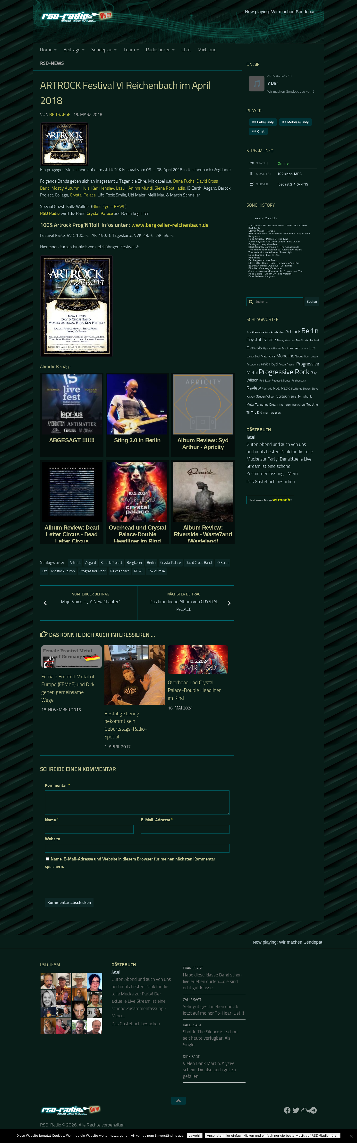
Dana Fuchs (184, 181)
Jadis (180, 188)
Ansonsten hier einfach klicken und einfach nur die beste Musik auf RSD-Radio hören (273, 1135)
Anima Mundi (140, 188)
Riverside (267, 388)
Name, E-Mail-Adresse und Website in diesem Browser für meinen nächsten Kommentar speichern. (130, 863)
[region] (282, 485)
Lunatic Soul (253, 356)
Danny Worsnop (286, 340)
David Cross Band (199, 562)
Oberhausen (311, 356)
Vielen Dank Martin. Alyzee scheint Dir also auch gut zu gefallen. (209, 1070)
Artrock (75, 562)
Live (312, 348)
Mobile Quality (298, 122)
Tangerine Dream (266, 404)
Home (46, 50)
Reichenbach (119, 571)
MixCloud (207, 50)
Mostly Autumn (65, 188)
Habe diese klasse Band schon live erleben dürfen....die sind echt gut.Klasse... (212, 981)
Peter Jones (253, 364)
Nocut (299, 356)
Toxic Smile (156, 571)
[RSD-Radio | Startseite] (76, 17)
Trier (265, 412)
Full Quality (265, 122)
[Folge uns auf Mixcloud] (304, 1110)
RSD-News (52, 63)
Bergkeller (134, 562)
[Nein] (350, 1136)
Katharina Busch (280, 348)
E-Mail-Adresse (157, 819)
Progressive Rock (92, 571)
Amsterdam (277, 332)
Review (253, 388)
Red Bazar (265, 380)
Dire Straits (302, 340)
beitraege (59, 114)
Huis (85, 188)
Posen (282, 364)
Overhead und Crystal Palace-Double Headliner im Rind (194, 690)
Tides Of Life (299, 404)
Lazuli (121, 188)
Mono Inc (285, 356)
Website (52, 838)
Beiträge (71, 50)
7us (248, 332)
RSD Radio (281, 388)
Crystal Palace (83, 195)
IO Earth (222, 562)
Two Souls (275, 412)
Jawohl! (195, 1135)
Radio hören (158, 50)
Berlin (151, 562)
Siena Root (164, 188)
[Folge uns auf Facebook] (287, 1110)
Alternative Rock (261, 332)
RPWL (119, 206)
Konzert (294, 348)
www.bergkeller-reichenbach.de (171, 225)
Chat (186, 50)
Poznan (291, 364)
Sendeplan (101, 50)
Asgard (90, 562)
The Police (285, 404)
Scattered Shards (301, 388)
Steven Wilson (265, 396)
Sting (294, 396)
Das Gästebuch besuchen (270, 467)
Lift (44, 571)
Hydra (266, 348)
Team (129, 50)
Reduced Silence (281, 380)
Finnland (314, 340)
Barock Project (111, 562)
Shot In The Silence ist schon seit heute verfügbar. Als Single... (210, 1038)
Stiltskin (283, 396)
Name (52, 819)
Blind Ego (100, 206)
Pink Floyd (269, 364)
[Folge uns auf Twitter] (296, 1110)
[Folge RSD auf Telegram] (313, 1110)
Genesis (254, 348)
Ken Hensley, (103, 188)
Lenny (304, 348)
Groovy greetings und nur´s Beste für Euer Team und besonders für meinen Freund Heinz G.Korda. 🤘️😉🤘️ (282, 452)
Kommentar (57, 785)
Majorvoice (268, 356)
